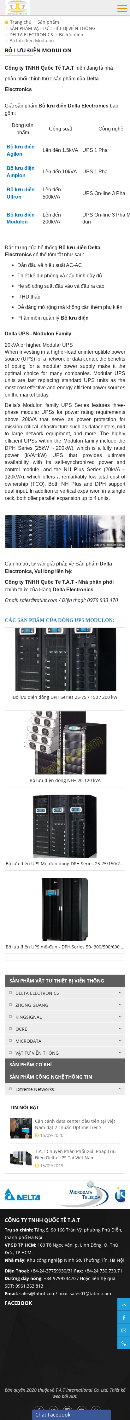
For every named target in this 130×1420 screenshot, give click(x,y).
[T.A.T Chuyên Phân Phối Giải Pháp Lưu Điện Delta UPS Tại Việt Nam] (21, 1158)
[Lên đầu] (123, 1304)
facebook (18, 1303)
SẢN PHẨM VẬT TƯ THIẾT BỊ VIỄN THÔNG (52, 28)
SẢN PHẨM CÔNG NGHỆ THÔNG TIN (50, 1077)
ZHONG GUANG (31, 1005)
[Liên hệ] (123, 1330)
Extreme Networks (34, 1089)
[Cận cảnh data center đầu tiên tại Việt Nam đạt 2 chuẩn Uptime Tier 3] (21, 1128)
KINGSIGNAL (28, 1017)
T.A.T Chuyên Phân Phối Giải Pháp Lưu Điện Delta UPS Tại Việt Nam (75, 1154)
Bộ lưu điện (71, 35)
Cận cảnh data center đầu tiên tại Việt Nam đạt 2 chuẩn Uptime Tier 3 (75, 1124)
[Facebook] (123, 1317)
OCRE (21, 1029)
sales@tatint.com (37, 1293)
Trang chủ (20, 22)
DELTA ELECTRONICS (31, 35)
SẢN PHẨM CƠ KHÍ (30, 1064)
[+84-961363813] (123, 1342)
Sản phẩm (48, 22)
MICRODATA (28, 1041)
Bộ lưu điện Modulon (31, 40)
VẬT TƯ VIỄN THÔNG (37, 1053)
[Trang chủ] (17, 7)
